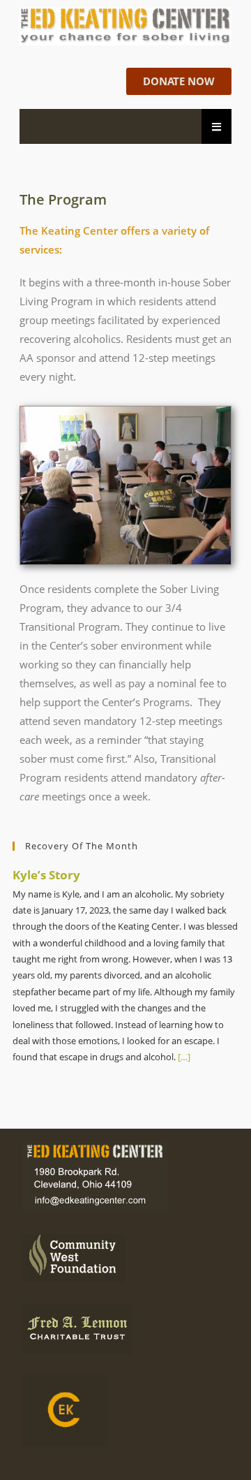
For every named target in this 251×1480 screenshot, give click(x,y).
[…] (183, 1056)
